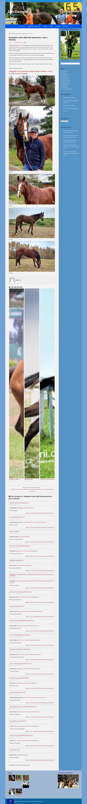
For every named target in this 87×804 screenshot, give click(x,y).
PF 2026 (65, 111)
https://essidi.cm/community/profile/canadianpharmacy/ (22, 620)
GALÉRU (34, 59)
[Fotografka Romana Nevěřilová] (68, 787)
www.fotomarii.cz (64, 85)
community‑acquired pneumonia (69, 151)
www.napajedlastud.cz (65, 83)
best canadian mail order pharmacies (18, 721)
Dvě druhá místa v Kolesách (69, 105)
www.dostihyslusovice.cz (66, 74)
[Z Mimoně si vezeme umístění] (47, 383)
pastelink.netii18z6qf (14, 531)
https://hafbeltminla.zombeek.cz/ (27, 507)
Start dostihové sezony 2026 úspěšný (70, 108)
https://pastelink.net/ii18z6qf (23, 536)
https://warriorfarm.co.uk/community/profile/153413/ (26, 683)
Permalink (27, 513)
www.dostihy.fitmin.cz (65, 78)
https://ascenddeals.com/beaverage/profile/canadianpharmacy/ (34, 697)
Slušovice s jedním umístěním (69, 97)
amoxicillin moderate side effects (69, 145)
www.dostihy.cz (64, 72)
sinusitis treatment (67, 135)
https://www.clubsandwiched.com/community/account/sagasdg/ (34, 522)
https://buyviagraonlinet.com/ (22, 754)
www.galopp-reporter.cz (65, 80)
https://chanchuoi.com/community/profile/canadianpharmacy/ (26, 740)
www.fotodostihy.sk (64, 87)
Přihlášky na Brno (29, 479)
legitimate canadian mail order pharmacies (19, 502)
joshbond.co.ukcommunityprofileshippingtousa (20, 545)
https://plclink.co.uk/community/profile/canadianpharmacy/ (28, 668)
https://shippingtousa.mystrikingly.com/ (24, 565)
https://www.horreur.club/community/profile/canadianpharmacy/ (29, 611)
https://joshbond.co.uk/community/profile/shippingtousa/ (26, 550)
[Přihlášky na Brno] (32, 383)
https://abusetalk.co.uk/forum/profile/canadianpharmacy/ (29, 654)
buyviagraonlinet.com (14, 749)
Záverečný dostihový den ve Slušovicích (32, 487)
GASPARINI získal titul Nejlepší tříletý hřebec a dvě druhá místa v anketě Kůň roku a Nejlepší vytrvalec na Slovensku (32, 490)
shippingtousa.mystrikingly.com (17, 560)
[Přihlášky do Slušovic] (16, 383)
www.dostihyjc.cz (64, 71)
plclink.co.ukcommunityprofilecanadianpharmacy (21, 663)
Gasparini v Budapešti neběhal (69, 141)
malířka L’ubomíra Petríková (66, 88)
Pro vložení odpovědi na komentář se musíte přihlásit (42, 513)
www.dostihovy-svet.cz (65, 81)
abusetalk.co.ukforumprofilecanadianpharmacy (20, 649)
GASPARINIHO (17, 47)
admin (24, 42)
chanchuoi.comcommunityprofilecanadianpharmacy (21, 735)
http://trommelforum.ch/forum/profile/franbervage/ (20, 591)
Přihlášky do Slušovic (14, 479)
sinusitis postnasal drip (67, 130)
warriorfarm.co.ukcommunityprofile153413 (19, 678)
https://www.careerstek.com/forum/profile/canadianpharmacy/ (26, 726)
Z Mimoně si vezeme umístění (47, 479)
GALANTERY (36, 47)
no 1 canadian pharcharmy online (17, 517)
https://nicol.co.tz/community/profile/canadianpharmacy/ (29, 640)
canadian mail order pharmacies (17, 606)
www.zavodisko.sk (64, 76)
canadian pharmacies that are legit (17, 692)
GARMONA (23, 45)
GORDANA (11, 45)
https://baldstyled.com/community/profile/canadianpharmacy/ (23, 706)
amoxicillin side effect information (70, 140)
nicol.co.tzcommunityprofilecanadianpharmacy (20, 635)
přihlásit (28, 765)
